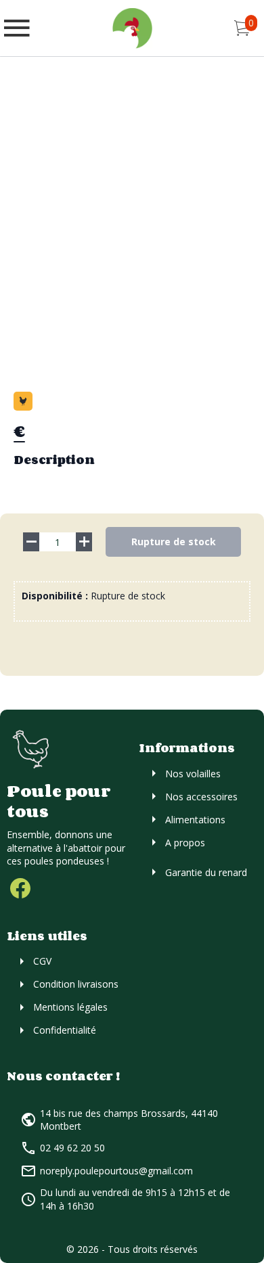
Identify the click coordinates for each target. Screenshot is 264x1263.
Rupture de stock (173, 541)
